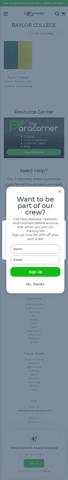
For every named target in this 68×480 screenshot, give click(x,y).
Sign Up (35, 272)
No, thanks (35, 284)
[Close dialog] (60, 191)
